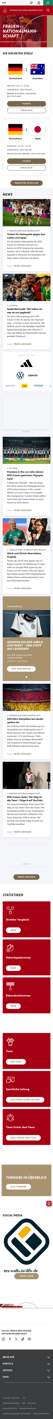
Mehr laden (26, 1276)
